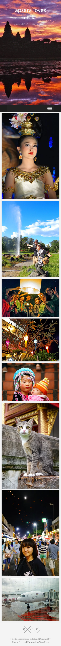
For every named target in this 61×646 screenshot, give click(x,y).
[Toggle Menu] (49, 108)
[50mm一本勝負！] (30, 446)
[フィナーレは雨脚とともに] (30, 156)
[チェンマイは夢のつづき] (30, 340)
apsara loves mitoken (30, 13)
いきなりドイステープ (19, 399)
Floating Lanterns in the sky (23, 315)
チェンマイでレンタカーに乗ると (25, 275)
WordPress (44, 642)
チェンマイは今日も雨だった (23, 619)
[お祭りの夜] (30, 533)
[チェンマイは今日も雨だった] (30, 599)
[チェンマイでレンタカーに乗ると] (30, 239)
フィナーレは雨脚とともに (22, 197)
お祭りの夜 (14, 574)
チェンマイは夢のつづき (21, 359)
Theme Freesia (19, 642)
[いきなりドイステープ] (30, 382)
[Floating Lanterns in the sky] (30, 298)
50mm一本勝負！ (17, 487)
